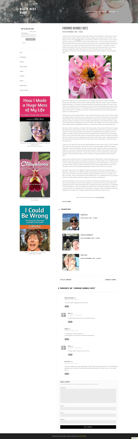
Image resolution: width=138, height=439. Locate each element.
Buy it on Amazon (35, 200)
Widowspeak (112, 11)
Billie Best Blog (28, 10)
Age (21, 52)
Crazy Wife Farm (103, 11)
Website (62, 419)
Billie (81, 32)
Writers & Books (24, 90)
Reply (66, 306)
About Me (88, 11)
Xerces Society (100, 197)
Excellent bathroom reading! (35, 253)
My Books (95, 11)
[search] (117, 11)
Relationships (23, 85)
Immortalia (84, 215)
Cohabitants (23, 57)
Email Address (25, 33)
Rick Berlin (67, 361)
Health (21, 71)
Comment (63, 387)
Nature (69, 201)
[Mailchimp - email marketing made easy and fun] (23, 42)
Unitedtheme (82, 436)
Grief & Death (23, 66)
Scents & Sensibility (87, 235)
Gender (22, 62)
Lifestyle (22, 76)
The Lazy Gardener (65, 280)
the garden (78, 39)
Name (62, 406)
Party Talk (84, 255)
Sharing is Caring (110, 280)
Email (62, 412)
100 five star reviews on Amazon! (35, 146)
